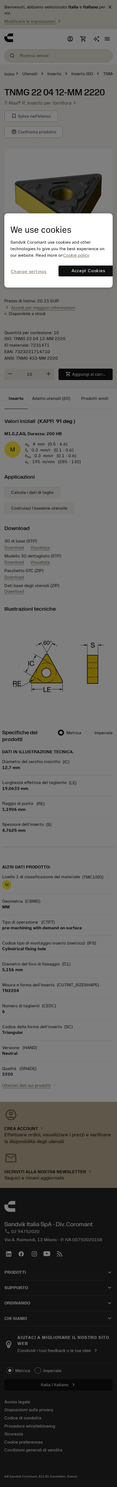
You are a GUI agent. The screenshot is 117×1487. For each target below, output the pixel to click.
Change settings (29, 271)
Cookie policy (76, 255)
